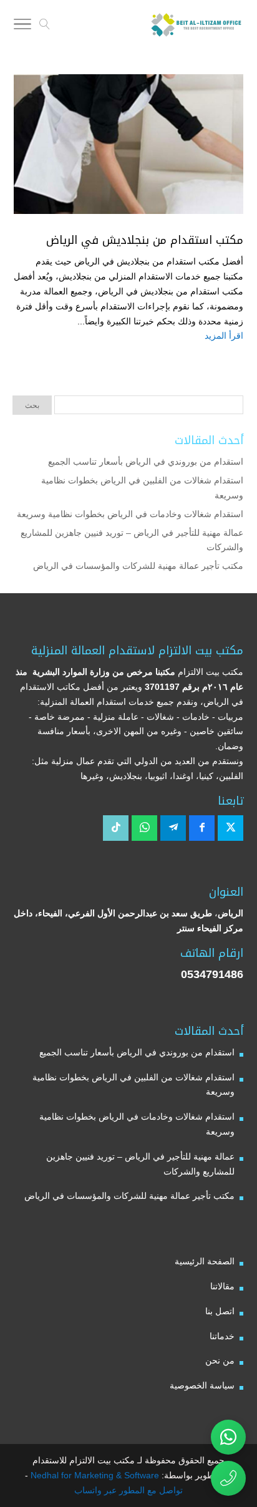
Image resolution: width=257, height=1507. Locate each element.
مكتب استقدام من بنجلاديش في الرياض (144, 240)
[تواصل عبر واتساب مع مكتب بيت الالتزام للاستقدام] (228, 1437)
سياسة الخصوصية (202, 1385)
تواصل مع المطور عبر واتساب (128, 1490)
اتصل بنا (220, 1311)
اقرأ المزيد (224, 336)
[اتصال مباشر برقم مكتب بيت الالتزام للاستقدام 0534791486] (228, 1478)
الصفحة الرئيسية (205, 1261)
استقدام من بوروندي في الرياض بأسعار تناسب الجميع (145, 462)
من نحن (220, 1360)
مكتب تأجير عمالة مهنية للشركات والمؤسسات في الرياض (138, 566)
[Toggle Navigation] (22, 26)
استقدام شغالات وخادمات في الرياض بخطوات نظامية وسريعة (130, 514)
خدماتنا (222, 1336)
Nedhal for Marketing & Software (93, 1475)
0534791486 (212, 974)
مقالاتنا (222, 1286)
